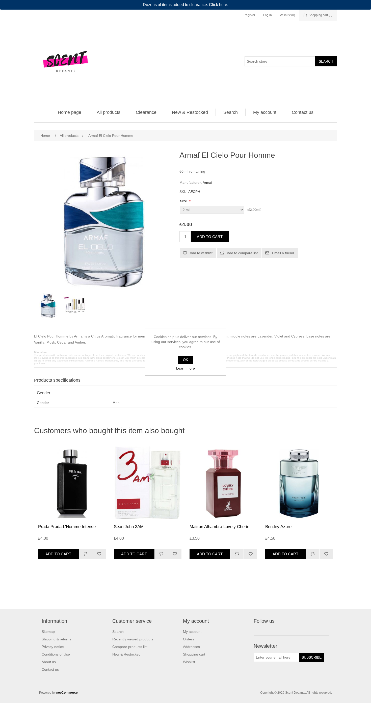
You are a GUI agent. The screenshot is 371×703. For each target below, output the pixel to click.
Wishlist (189, 662)
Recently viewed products (132, 639)
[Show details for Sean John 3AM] (147, 483)
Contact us (302, 112)
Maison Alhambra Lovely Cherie (219, 526)
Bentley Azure (278, 526)
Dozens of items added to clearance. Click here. (185, 5)
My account (264, 112)
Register (249, 15)
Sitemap (48, 632)
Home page (69, 112)
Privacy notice (53, 647)
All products (108, 112)
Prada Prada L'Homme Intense (67, 526)
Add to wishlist (201, 253)
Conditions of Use (56, 654)
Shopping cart (194, 654)
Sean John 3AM (129, 526)
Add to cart (210, 237)
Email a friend (283, 253)
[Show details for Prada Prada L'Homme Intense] (72, 483)
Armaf (207, 182)
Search (326, 61)
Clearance (146, 112)
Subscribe (312, 657)
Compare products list (129, 647)
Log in (267, 15)
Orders (188, 639)
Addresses (191, 647)
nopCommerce (67, 692)
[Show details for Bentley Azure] (299, 483)
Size (184, 201)
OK (185, 360)
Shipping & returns (56, 639)
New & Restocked (190, 112)
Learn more (185, 368)
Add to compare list (242, 253)
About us (49, 662)
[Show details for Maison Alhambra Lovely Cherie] (223, 483)
